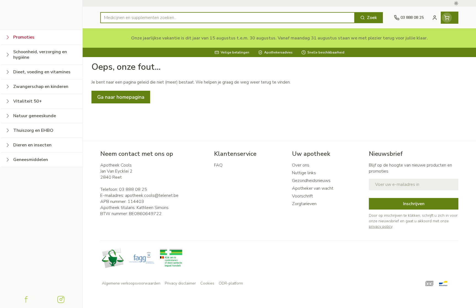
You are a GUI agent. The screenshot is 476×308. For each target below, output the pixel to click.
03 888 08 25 (133, 189)
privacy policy (380, 226)
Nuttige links (304, 173)
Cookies (207, 283)
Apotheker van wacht (312, 188)
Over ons (300, 165)
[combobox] (227, 17)
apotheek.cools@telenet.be (151, 195)
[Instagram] (61, 299)
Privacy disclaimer (180, 283)
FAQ (218, 165)
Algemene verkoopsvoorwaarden (131, 283)
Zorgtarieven (304, 204)
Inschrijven (413, 204)
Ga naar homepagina (120, 97)
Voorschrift (302, 196)
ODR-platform (231, 283)
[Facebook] (26, 299)
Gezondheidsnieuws (311, 181)
